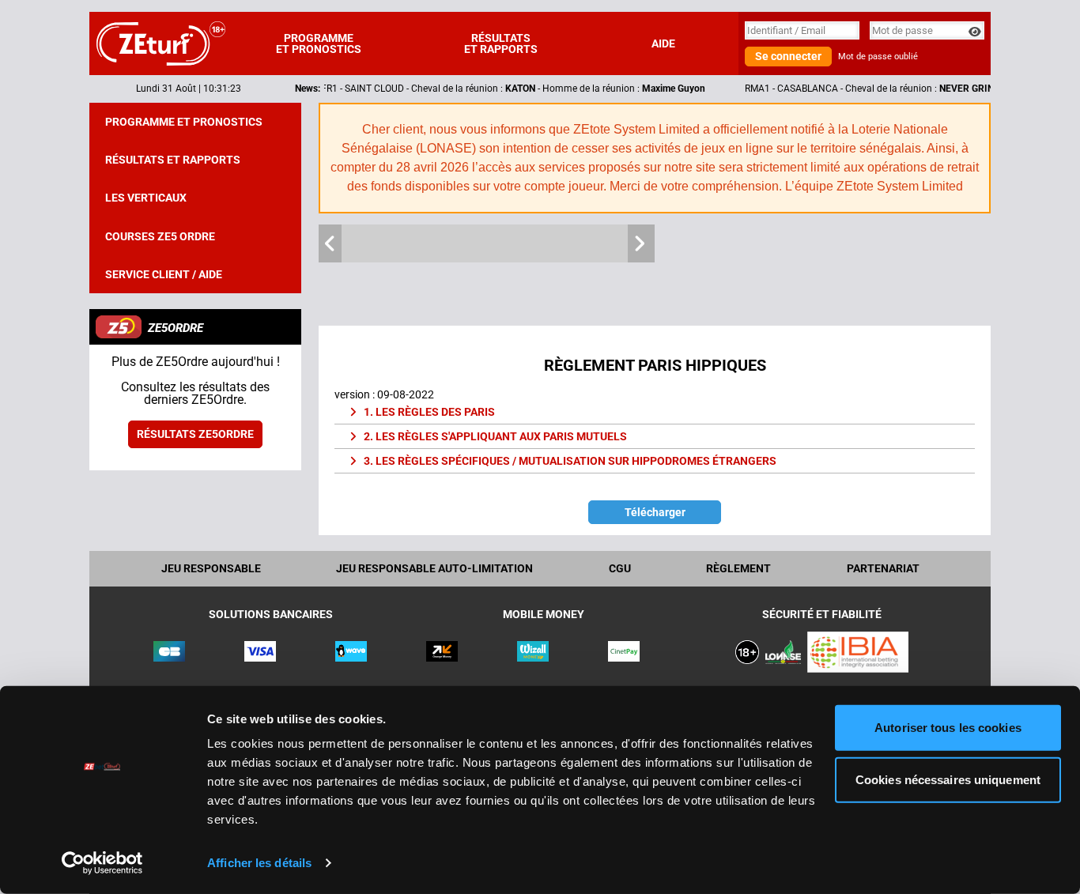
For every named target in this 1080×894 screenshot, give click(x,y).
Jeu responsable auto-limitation (434, 568)
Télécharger (655, 512)
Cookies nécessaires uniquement (947, 779)
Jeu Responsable (211, 568)
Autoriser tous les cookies (947, 727)
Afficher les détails (259, 862)
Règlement (738, 568)
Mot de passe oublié (878, 56)
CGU (620, 568)
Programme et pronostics (318, 43)
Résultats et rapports (501, 43)
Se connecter (788, 56)
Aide (663, 43)
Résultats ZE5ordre (195, 434)
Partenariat (883, 568)
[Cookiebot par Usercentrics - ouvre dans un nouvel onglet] (102, 863)
